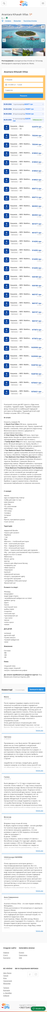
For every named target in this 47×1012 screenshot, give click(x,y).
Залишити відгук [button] (37, 689)
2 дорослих (9, 90)
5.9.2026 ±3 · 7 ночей (15, 85)
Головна (8, 21)
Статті (5, 955)
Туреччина (23, 955)
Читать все (39, 730)
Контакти (6, 958)
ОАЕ (20, 958)
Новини (6, 952)
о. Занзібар (7, 993)
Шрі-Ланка (7, 973)
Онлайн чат (40, 1009)
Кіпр (5, 978)
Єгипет (21, 952)
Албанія (6, 996)
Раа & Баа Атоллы (30, 21)
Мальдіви (17, 21)
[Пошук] (4, 3)
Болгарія (6, 990)
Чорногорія (7, 981)
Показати (23, 96)
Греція (5, 976)
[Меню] (43, 3)
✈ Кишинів (8, 80)
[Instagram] (35, 974)
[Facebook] (29, 974)
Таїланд (6, 988)
